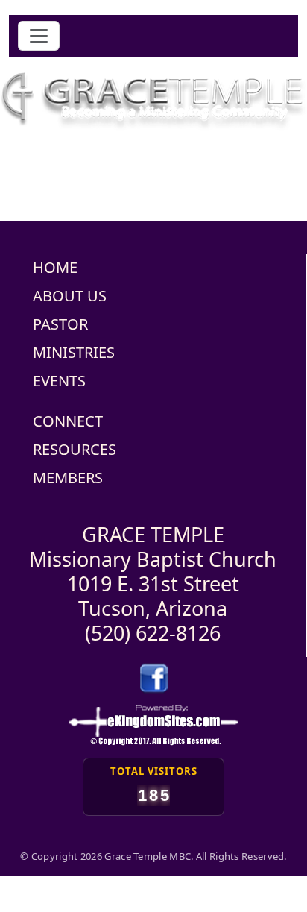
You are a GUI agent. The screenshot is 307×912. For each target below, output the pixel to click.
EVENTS (59, 381)
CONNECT (68, 421)
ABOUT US (70, 296)
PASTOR (60, 324)
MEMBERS (68, 478)
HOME (55, 267)
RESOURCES (74, 449)
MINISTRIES (74, 352)
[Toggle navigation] (39, 36)
